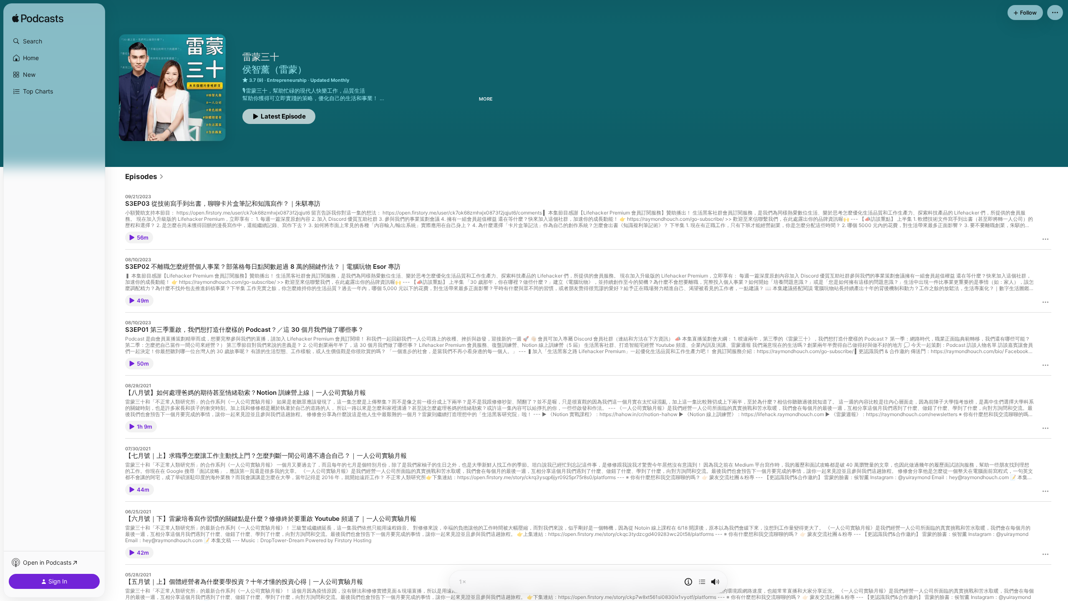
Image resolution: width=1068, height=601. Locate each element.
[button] (54, 41)
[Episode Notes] (688, 582)
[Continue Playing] (702, 582)
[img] (37, 19)
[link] (144, 176)
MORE (486, 99)
